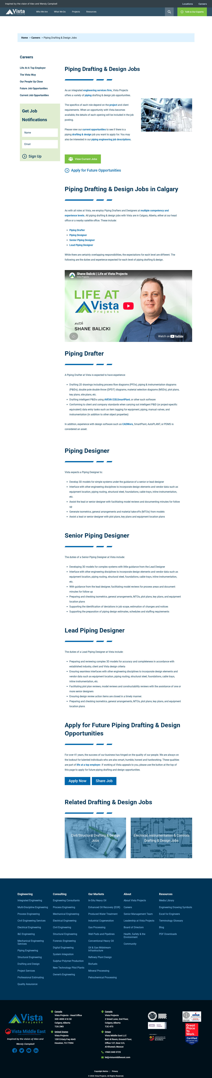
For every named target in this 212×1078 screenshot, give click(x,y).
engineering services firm (97, 90)
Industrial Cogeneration (101, 920)
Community (130, 943)
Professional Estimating (31, 977)
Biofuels (92, 963)
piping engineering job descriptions (111, 139)
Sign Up (35, 156)
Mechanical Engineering (66, 913)
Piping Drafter (77, 230)
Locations (187, 3)
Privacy (115, 1071)
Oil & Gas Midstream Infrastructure (99, 949)
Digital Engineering (63, 947)
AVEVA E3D (110, 399)
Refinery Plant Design (100, 957)
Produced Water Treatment (102, 913)
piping (88, 95)
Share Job (104, 781)
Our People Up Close (31, 81)
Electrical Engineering (29, 927)
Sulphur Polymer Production (68, 960)
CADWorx (127, 424)
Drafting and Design (29, 963)
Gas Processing (96, 927)
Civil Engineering (62, 927)
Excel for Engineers (169, 913)
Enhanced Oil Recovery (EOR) (104, 907)
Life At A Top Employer (33, 67)
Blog (161, 927)
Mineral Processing (98, 970)
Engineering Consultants (66, 900)
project (113, 104)
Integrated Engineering (30, 900)
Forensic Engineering (64, 940)
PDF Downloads (168, 934)
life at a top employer (88, 764)
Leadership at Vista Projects (139, 920)
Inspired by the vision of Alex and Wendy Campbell (31, 3)
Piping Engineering (28, 950)
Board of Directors (134, 927)
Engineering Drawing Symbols (175, 907)
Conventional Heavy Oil (101, 940)
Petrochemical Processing (102, 977)
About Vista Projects (135, 900)
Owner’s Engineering (64, 974)
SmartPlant (123, 399)
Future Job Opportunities (34, 88)
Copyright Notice (101, 1071)
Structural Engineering (30, 957)
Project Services (26, 970)
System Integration (63, 954)
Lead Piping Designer (81, 245)
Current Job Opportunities (34, 95)
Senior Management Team (138, 913)
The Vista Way (28, 74)
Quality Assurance (27, 984)
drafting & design (81, 134)
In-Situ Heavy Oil (97, 900)
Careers (202, 3)
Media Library (166, 900)
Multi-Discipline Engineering (33, 907)
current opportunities (94, 129)
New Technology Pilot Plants (68, 967)
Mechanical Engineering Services (31, 942)
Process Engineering (29, 913)
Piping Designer (78, 235)
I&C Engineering (26, 934)
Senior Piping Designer (82, 240)
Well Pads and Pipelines (101, 934)
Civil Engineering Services (31, 920)
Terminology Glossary (171, 920)
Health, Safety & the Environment (134, 935)
